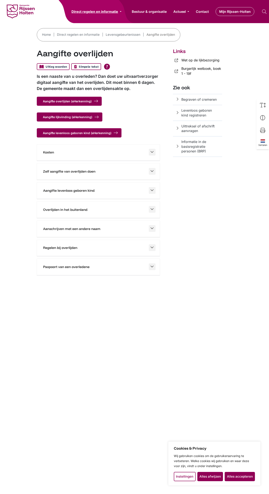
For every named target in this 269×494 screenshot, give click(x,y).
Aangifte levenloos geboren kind (69, 190)
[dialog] (214, 463)
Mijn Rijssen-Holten (235, 11)
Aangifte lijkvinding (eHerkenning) (67, 117)
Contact (202, 11)
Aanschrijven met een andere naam (71, 229)
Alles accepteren (240, 476)
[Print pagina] (262, 130)
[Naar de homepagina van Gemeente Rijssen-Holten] (21, 11)
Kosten (48, 152)
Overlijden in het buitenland (65, 209)
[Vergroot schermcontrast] (262, 117)
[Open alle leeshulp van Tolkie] (107, 67)
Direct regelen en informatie (94, 11)
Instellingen (184, 476)
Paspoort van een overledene (66, 267)
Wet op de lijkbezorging (200, 60)
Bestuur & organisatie (149, 11)
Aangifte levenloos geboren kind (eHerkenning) (77, 133)
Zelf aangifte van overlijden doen (69, 171)
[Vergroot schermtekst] (262, 105)
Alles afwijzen (210, 476)
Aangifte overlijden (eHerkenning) (67, 101)
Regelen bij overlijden (60, 248)
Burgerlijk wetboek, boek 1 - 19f (201, 71)
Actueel (179, 11)
